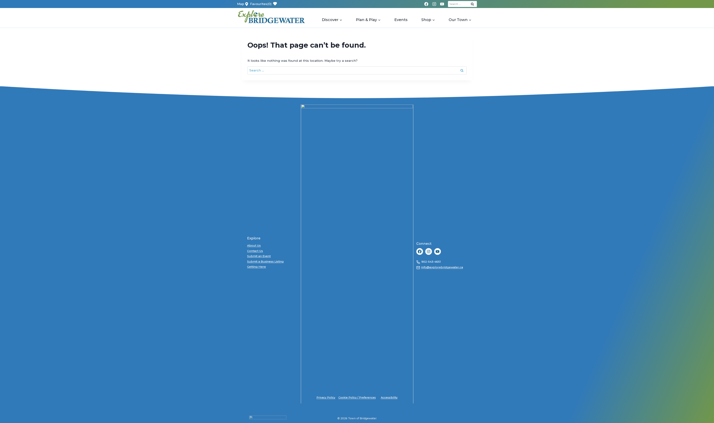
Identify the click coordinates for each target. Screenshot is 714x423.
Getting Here (256, 266)
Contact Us (255, 251)
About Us (254, 245)
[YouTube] (442, 4)
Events (401, 19)
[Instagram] (434, 4)
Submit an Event (259, 256)
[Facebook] (426, 4)
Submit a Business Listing (265, 261)
